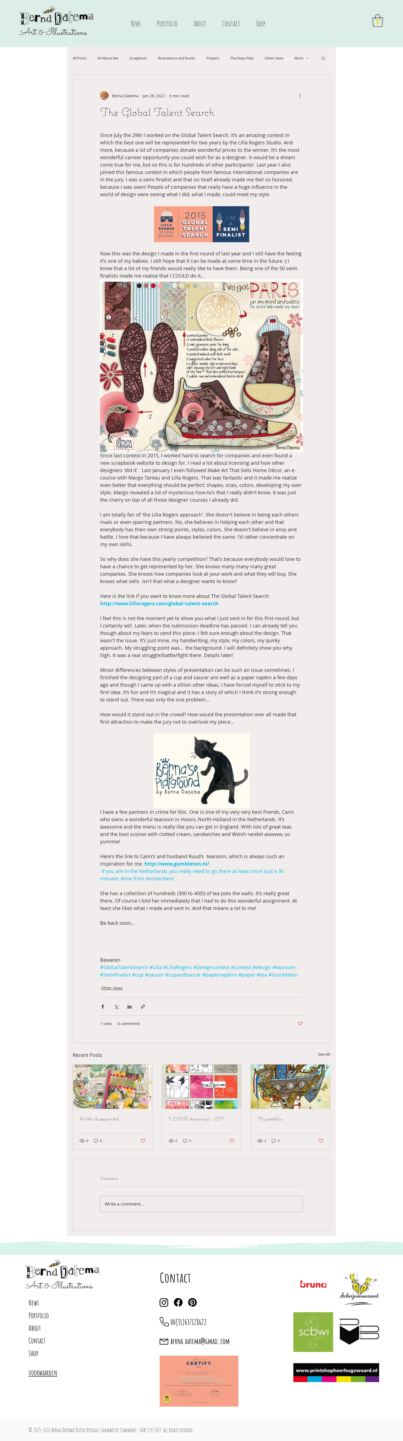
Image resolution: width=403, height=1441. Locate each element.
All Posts (79, 58)
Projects (212, 58)
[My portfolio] (290, 1087)
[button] (377, 20)
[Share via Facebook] (102, 1006)
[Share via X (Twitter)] (116, 1006)
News (34, 1303)
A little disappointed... (101, 1118)
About (35, 1328)
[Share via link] (143, 1006)
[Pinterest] (192, 1302)
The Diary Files (242, 58)
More (298, 58)
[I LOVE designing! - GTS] (201, 1087)
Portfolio (39, 1315)
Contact (37, 1340)
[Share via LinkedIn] (129, 1006)
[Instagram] (164, 1302)
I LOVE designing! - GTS (196, 1118)
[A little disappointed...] (112, 1087)
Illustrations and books (176, 58)
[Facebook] (178, 1302)
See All (324, 1054)
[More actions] (299, 95)
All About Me (107, 58)
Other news (274, 58)
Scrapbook (138, 58)
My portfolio (270, 1118)
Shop (33, 1353)
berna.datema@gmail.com (200, 1341)
